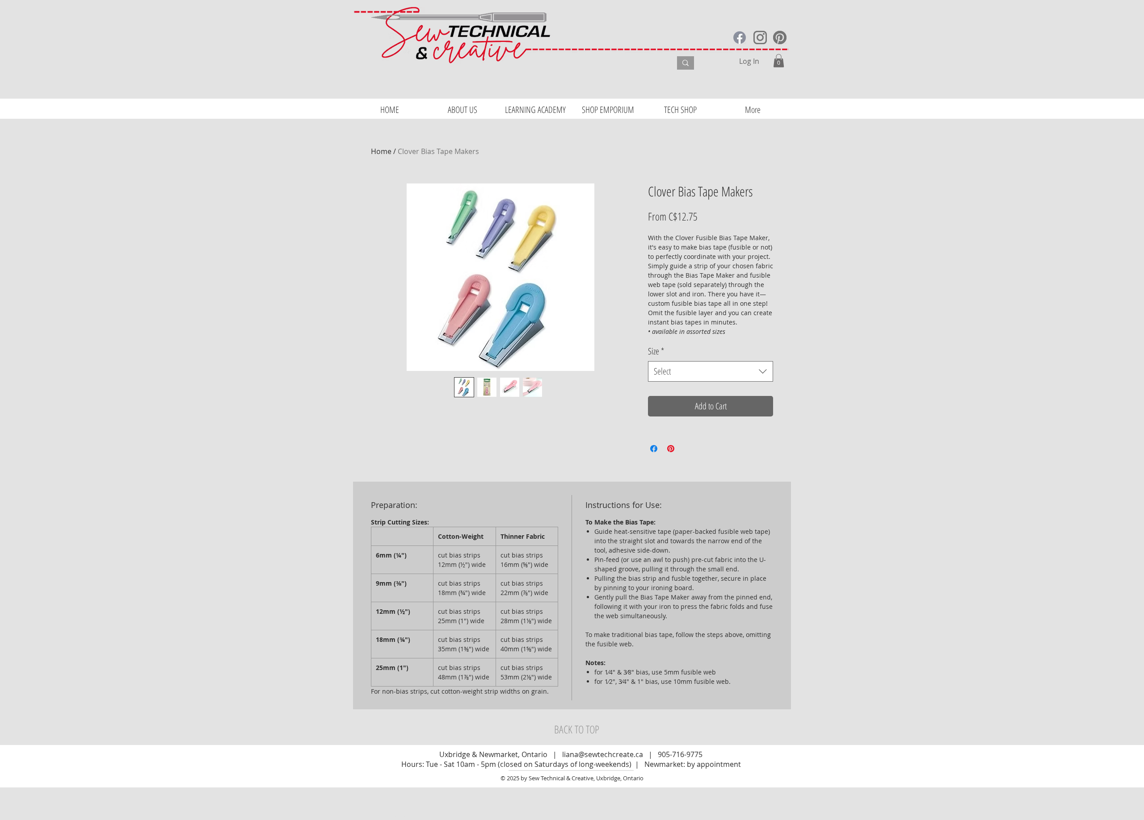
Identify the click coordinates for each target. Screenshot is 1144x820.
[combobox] (710, 371)
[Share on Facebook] (653, 448)
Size (656, 351)
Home (381, 151)
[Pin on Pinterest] (670, 448)
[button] (778, 60)
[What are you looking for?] (685, 63)
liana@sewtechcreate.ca (602, 754)
